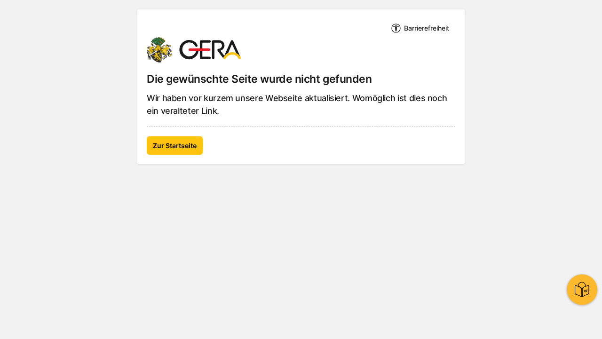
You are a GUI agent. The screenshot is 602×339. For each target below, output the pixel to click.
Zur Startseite (175, 146)
